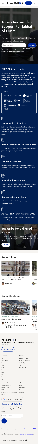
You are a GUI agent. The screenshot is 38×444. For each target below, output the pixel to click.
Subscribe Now (8, 349)
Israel (2, 367)
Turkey (3, 358)
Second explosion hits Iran (11, 319)
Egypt (2, 372)
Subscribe (28, 3)
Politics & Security (24, 358)
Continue (5, 245)
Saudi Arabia (4, 360)
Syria (2, 379)
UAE (2, 365)
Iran (2, 363)
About (21, 385)
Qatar (3, 374)
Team (20, 390)
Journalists (22, 388)
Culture (21, 365)
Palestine (3, 370)
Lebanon (3, 377)
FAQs (2, 390)
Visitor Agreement (6, 385)
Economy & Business (24, 360)
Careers (21, 392)
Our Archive (22, 367)
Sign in (35, 3)
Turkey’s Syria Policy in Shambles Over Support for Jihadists (13, 279)
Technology (22, 363)
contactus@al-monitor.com (26, 434)
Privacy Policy (5, 388)
